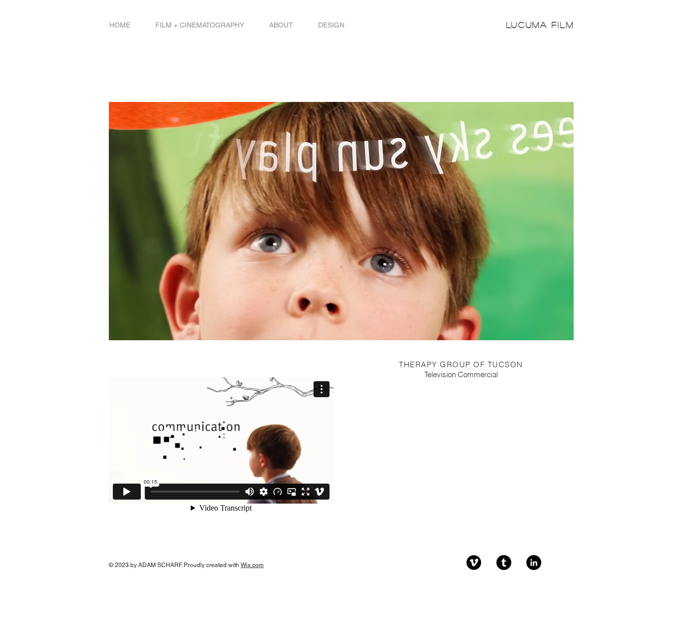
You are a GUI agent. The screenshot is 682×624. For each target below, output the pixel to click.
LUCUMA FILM (540, 24)
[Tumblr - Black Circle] (503, 562)
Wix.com (252, 565)
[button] (200, 25)
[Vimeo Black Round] (473, 562)
